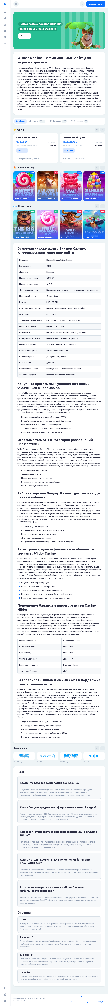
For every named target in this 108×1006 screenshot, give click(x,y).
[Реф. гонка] (5, 31)
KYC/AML (101, 1002)
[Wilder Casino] (5, 4)
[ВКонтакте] (5, 1001)
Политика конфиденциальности (83, 1002)
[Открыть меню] (16, 4)
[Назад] (97, 130)
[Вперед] (102, 130)
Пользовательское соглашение (93, 997)
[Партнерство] (5, 44)
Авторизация (95, 4)
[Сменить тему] (82, 4)
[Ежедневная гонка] (5, 37)
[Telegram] (5, 995)
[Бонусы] (5, 25)
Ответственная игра (70, 997)
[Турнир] (5, 18)
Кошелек (24, 36)
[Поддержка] (5, 988)
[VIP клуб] (5, 12)
